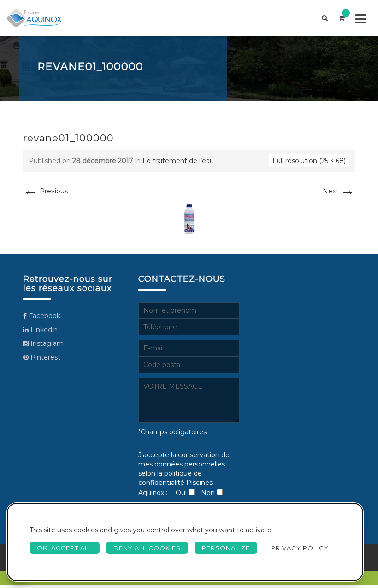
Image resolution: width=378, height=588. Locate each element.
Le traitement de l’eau (178, 161)
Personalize (226, 548)
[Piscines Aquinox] (34, 18)
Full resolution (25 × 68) (309, 161)
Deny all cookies (147, 548)
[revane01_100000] (189, 219)
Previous (45, 191)
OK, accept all (64, 548)
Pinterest (44, 357)
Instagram (46, 343)
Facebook (43, 316)
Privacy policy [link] (300, 548)
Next (339, 191)
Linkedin (43, 330)
